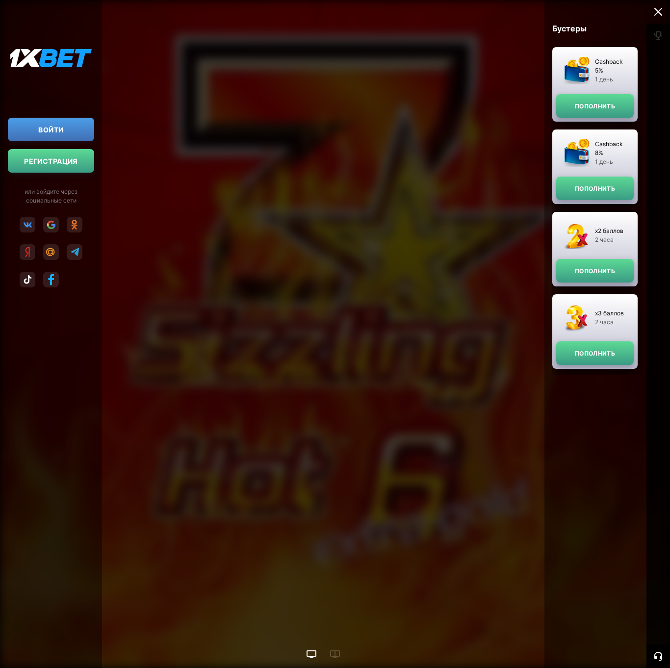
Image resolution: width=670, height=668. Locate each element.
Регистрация (51, 161)
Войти (50, 130)
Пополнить (595, 106)
